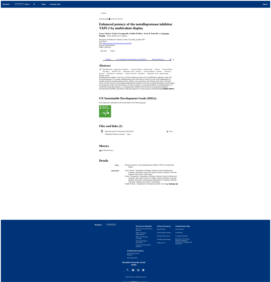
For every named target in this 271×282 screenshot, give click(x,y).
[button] (170, 131)
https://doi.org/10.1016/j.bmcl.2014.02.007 (117, 43)
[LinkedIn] (143, 270)
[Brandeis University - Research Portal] (13, 4)
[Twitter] (128, 270)
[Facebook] (133, 270)
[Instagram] (138, 270)
